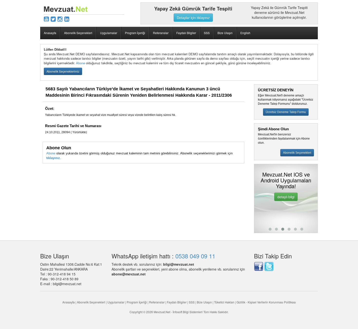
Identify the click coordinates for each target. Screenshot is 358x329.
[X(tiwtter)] (53, 18)
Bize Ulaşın (225, 33)
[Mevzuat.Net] (66, 8)
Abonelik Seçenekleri (78, 33)
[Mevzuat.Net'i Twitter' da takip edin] (268, 265)
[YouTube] (46, 18)
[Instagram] (60, 18)
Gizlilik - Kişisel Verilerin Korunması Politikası (266, 302)
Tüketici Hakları (224, 302)
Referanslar (161, 33)
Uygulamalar (108, 33)
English (245, 33)
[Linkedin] (66, 18)
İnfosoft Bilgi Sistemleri (188, 312)
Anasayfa (50, 33)
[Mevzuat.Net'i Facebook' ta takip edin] (258, 265)
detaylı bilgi (285, 196)
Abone (80, 63)
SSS (207, 33)
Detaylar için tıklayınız (193, 17)
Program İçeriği (135, 33)
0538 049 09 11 (195, 256)
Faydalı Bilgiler (186, 33)
